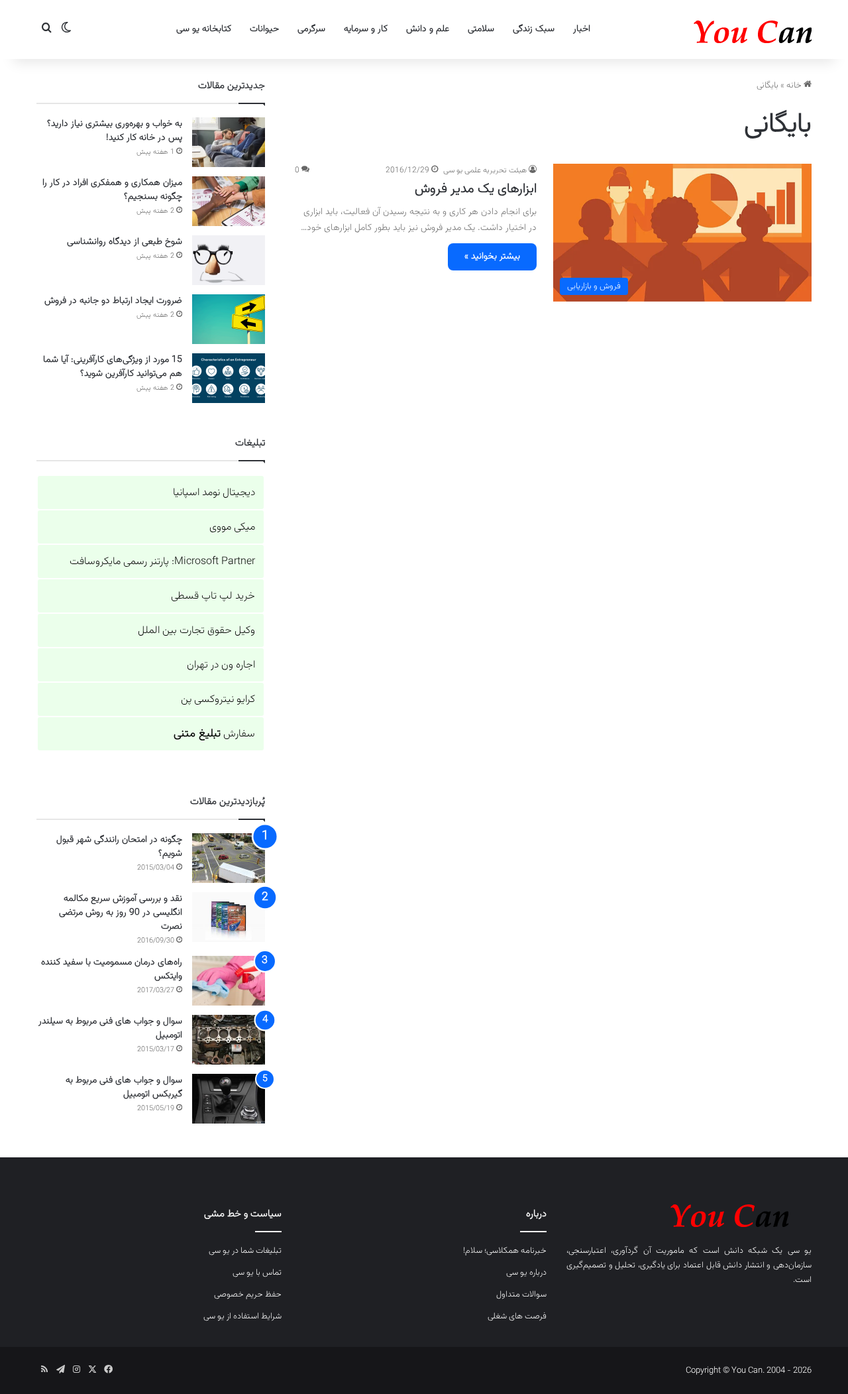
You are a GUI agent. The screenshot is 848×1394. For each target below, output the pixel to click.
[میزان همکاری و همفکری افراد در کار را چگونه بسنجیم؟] (228, 201)
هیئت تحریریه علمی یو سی (485, 170)
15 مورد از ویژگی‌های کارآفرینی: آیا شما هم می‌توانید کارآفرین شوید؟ (112, 367)
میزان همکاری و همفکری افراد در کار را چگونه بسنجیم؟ (112, 190)
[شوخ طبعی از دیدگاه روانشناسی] (228, 260)
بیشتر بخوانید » (492, 256)
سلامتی (481, 29)
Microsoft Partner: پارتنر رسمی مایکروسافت (162, 562)
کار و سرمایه (366, 29)
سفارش (214, 734)
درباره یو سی (526, 1272)
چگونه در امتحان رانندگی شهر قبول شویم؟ (119, 847)
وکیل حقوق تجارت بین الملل (196, 631)
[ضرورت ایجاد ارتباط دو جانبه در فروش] (228, 319)
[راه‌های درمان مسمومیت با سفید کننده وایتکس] (228, 981)
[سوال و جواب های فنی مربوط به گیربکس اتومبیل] (228, 1099)
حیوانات (264, 29)
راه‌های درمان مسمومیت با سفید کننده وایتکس (111, 969)
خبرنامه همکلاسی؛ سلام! (505, 1250)
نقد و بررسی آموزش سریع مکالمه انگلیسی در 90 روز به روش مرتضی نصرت (120, 913)
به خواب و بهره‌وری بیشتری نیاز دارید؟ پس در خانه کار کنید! (114, 131)
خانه (795, 85)
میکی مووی (232, 527)
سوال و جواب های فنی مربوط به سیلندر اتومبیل (110, 1028)
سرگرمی (311, 29)
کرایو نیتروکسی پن (218, 700)
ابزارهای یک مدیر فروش (476, 189)
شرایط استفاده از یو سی (242, 1316)
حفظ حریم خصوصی (248, 1294)
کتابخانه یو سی (203, 29)
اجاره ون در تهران (221, 665)
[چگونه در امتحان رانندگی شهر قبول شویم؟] (228, 858)
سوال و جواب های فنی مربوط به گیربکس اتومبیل (124, 1087)
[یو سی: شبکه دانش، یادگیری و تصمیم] (712, 29)
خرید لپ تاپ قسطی (213, 596)
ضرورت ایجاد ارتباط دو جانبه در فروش (113, 301)
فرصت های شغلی (517, 1316)
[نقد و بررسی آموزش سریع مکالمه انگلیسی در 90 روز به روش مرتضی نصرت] (228, 917)
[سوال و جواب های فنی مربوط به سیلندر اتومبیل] (228, 1040)
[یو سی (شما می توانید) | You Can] (689, 1213)
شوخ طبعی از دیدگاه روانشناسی (124, 242)
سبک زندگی (534, 29)
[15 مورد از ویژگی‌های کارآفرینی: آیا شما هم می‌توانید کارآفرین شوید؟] (228, 378)
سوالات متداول (521, 1294)
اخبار (581, 29)
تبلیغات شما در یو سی (245, 1250)
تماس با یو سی (257, 1272)
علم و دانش (427, 29)
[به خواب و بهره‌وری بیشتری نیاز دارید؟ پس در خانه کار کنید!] (228, 142)
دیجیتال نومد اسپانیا (214, 493)
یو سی (800, 1250)
